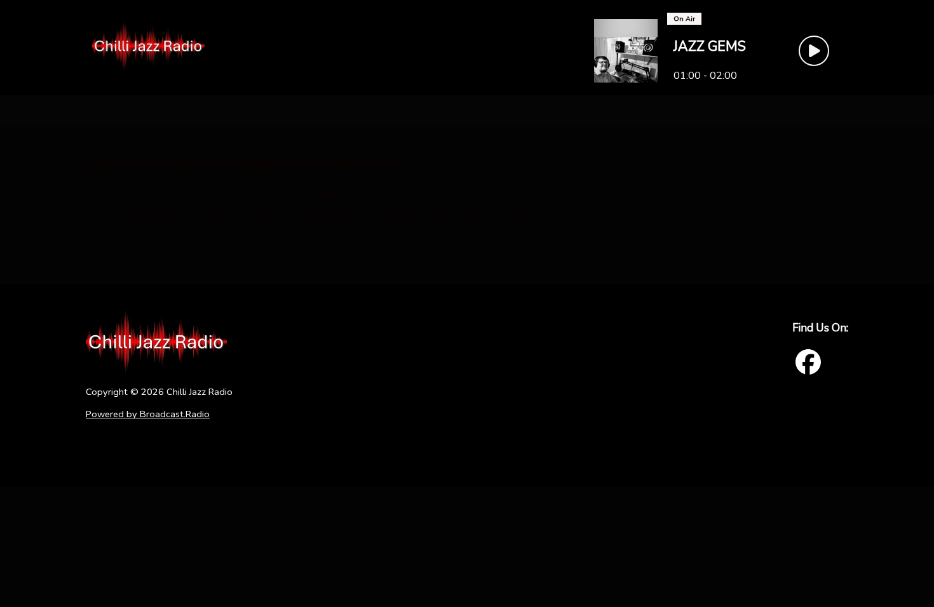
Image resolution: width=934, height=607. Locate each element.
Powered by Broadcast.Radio (148, 414)
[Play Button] (814, 51)
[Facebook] (808, 362)
